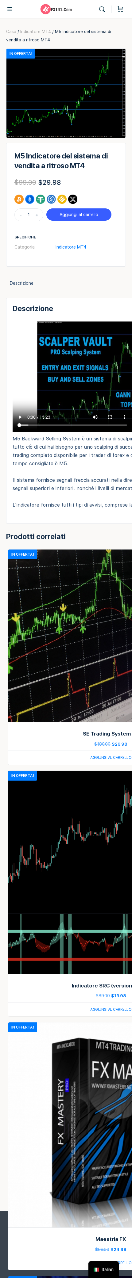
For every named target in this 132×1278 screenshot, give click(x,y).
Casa (11, 31)
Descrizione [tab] (21, 283)
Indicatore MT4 (35, 31)
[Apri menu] (10, 8)
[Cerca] (103, 9)
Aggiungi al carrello (79, 214)
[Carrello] (120, 9)
